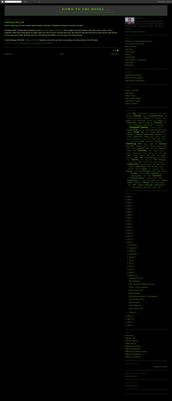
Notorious (128, 54)
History (159, 146)
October (132, 251)
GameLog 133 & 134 (14, 22)
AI (164, 113)
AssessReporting (131, 118)
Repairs (161, 166)
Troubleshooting (132, 180)
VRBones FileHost (131, 341)
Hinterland (153, 146)
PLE (140, 162)
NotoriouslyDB (130, 57)
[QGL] (129, 113)
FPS (131, 141)
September (133, 254)
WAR (152, 182)
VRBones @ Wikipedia (133, 354)
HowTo (165, 146)
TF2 (160, 173)
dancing (141, 130)
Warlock (162, 182)
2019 (129, 215)
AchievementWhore (142, 113)
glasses (146, 144)
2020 (129, 212)
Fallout (146, 137)
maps (164, 153)
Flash (149, 139)
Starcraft (141, 173)
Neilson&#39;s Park (150, 157)
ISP (156, 148)
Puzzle (163, 164)
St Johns (164, 171)
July (130, 260)
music (136, 157)
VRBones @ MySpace (132, 349)
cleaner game (45, 30)
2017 (129, 221)
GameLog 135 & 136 (136, 278)
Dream (147, 132)
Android (145, 116)
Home (62, 54)
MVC (141, 157)
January (132, 312)
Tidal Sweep (129, 62)
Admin (160, 113)
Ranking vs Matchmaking (133, 78)
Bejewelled (147, 118)
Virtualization (137, 182)
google (151, 144)
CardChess (141, 122)
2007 (129, 322)
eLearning (139, 134)
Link (156, 153)
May (130, 266)
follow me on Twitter (160, 367)
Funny (141, 141)
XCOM (159, 187)
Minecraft (142, 155)
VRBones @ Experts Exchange (135, 351)
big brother (158, 118)
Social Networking (144, 171)
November (132, 248)
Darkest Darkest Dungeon (152, 130)
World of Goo (147, 187)
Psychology (156, 164)
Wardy (157, 182)
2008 (129, 319)
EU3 (164, 134)
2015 (129, 227)
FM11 (163, 139)
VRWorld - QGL (130, 338)
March (131, 272)
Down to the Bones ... (86, 9)
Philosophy (162, 160)
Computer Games (39, 43)
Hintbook (146, 146)
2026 (129, 197)
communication (159, 125)
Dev (142, 132)
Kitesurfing (142, 150)
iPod (152, 148)
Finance (157, 136)
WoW (154, 187)
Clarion (131, 125)
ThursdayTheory (136, 176)
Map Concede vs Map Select (135, 80)
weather (140, 185)
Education (130, 134)
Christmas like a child (136, 299)
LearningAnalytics (136, 153)
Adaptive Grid (153, 113)
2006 (129, 325)
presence (161, 162)
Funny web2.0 (149, 141)
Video (158, 180)
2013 (129, 233)
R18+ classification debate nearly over (142, 284)
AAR (134, 113)
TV (140, 180)
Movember (129, 157)
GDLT (140, 144)
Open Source (148, 159)
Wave (129, 185)
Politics (150, 162)
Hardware (163, 144)
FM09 (158, 139)
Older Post (114, 54)
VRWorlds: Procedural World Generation (138, 41)
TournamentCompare (137, 178)
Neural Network (162, 157)
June (131, 263)
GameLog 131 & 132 (136, 308)
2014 (129, 230)
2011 (129, 239)
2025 (129, 200)
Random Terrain (140, 166)
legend (145, 153)
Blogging (128, 120)
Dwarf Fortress (160, 132)
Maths (129, 155)
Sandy (162, 169)
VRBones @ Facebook (133, 346)
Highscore (139, 146)
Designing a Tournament (133, 75)
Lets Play (151, 153)
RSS (115, 51)
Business (149, 120)
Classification (138, 125)
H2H (156, 144)
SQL (158, 171)
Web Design (149, 185)
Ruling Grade (129, 65)
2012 (129, 236)
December (132, 245)
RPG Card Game (131, 46)
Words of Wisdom (137, 187)
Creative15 (160, 127)
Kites (134, 150)
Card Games (131, 122)
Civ (165, 122)
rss (150, 169)
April (130, 269)
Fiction (152, 136)
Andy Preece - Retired (132, 101)
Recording (155, 166)
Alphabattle (129, 116)
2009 (129, 316)
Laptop (150, 150)
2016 (129, 224)
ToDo (144, 176)
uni (149, 180)
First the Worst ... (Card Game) (135, 60)
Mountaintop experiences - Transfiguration (143, 296)
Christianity (158, 122)
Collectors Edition (148, 125)
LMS (160, 153)
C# (154, 120)
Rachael (131, 166)
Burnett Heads (141, 120)
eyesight (129, 136)
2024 (129, 203)
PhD (155, 160)
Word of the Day (160, 185)
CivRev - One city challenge (138, 287)
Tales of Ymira (130, 96)
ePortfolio (158, 134)
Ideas (128, 148)
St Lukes (134, 173)
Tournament (156, 176)
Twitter (144, 180)
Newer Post (8, 54)
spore (153, 171)
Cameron (160, 120)
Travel (160, 178)
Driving (153, 132)
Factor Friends (130, 52)
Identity (133, 148)
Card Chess (129, 49)
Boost (133, 120)
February (132, 275)
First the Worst (136, 139)
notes (128, 159)
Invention (140, 148)
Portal (155, 162)
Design (136, 132)
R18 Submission (134, 281)
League (156, 150)
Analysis (137, 116)
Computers (153, 127)
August (131, 257)
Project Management (145, 164)
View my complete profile (135, 31)
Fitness (144, 139)
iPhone (147, 148)
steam (147, 173)
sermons (129, 171)
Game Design (159, 141)
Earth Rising (129, 93)
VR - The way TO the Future (134, 44)
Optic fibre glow (134, 302)
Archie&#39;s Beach (155, 116)
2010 (129, 242)
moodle (163, 155)
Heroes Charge (130, 146)
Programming (133, 164)
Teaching (154, 173)
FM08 (153, 139)
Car (166, 120)
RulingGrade (155, 169)
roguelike (144, 169)
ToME (149, 176)
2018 (129, 218)
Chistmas (149, 122)
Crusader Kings (132, 130)
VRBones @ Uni (130, 343)
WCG (134, 185)
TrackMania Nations (151, 178)
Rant (149, 166)
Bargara (140, 118)
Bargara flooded (134, 293)
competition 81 (58, 30)
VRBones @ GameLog (133, 357)
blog (164, 118)
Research (131, 169)
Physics (131, 162)
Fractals (136, 141)
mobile (153, 155)
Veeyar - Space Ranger (133, 98)
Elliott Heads (149, 134)
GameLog (49, 43)
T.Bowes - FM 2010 (31, 40)
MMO (148, 155)
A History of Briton (131, 104)
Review (137, 169)
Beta (152, 118)
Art (166, 116)
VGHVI (153, 180)
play (136, 162)
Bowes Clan (129, 335)
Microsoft (135, 155)
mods (157, 155)
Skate (135, 171)
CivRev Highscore (135, 305)
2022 (129, 209)
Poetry (145, 162)
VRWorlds (146, 182)
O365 (141, 159)
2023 (129, 206)
